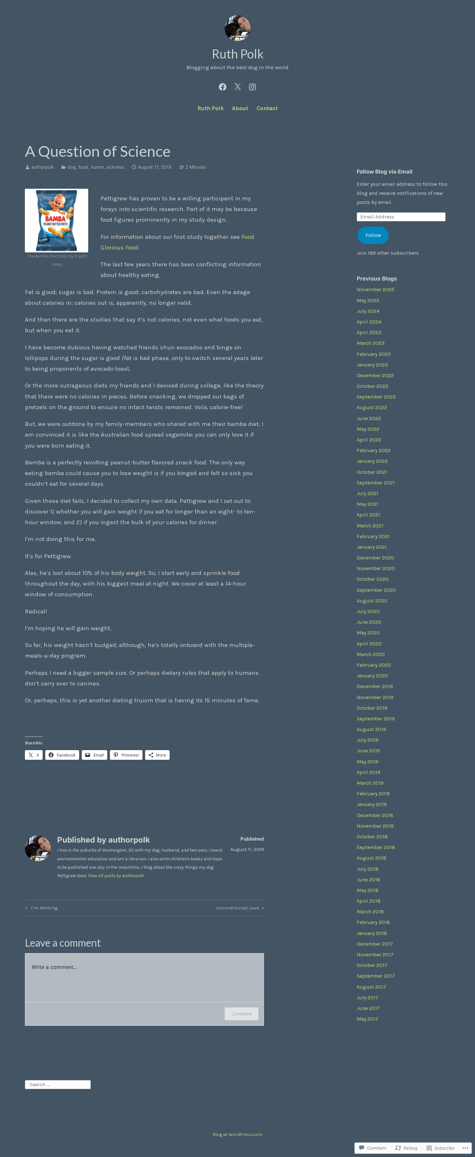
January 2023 (372, 365)
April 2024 (369, 322)
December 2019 (375, 686)
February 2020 (374, 665)
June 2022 (369, 418)
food (83, 167)
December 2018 (375, 815)
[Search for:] (58, 1084)
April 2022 (369, 440)
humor (97, 167)
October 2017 (372, 965)
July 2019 (367, 740)
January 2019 (372, 804)
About (240, 108)
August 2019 (371, 729)
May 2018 (368, 890)
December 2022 (375, 375)
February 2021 (373, 536)
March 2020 (371, 654)
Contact (267, 108)
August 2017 (371, 987)
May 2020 (368, 633)
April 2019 (368, 772)
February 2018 (373, 922)
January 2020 (372, 676)
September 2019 (376, 719)
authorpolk (42, 167)
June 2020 (369, 622)
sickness (115, 167)
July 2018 (368, 869)
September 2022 (376, 397)
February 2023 (374, 354)
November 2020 (376, 568)
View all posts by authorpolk (116, 875)
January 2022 (372, 461)
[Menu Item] (222, 85)
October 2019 (372, 708)
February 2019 (373, 794)
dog (72, 167)
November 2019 (375, 697)
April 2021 (368, 515)
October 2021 (372, 472)
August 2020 (372, 601)
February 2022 (374, 450)
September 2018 (376, 847)
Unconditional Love (237, 909)
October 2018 (372, 836)
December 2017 (375, 944)
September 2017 (376, 976)
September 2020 (376, 590)
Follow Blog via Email (385, 171)
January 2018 (372, 933)
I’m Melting (41, 909)
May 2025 (368, 300)
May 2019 (367, 762)
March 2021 (370, 526)
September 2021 (376, 483)
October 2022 (372, 386)
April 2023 (369, 332)
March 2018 (370, 911)
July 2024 (368, 311)
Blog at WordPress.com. (238, 1134)
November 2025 (376, 289)
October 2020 (373, 579)
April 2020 (369, 644)
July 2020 (368, 611)
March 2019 (370, 783)
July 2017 (367, 997)
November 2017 (375, 954)
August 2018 (371, 858)
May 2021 (367, 504)
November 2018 (375, 826)
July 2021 (367, 493)
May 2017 (367, 1019)
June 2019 (368, 751)
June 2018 (368, 879)
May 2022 (368, 429)
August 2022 (372, 407)
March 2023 (371, 343)
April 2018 (369, 901)
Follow (373, 235)
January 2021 (372, 547)
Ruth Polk (238, 53)
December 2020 (375, 558)
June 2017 (368, 1008)
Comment (241, 1013)
